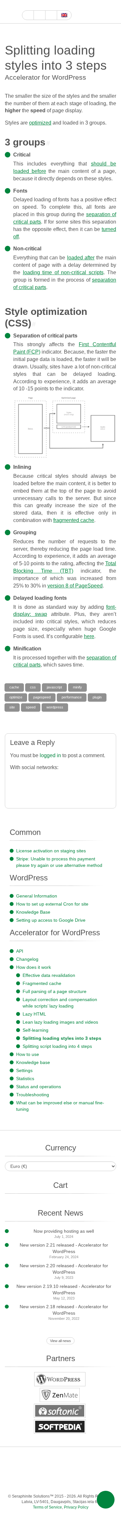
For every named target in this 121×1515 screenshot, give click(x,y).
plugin (97, 697)
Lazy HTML (34, 1014)
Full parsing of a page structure (54, 991)
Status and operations (38, 1086)
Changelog (27, 959)
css (33, 687)
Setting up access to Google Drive (51, 920)
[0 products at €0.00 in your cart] (101, 12)
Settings (24, 1070)
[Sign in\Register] (112, 12)
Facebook (40, 5)
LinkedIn (92, 1457)
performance (72, 697)
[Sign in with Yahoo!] (67, 778)
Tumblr (14, 1470)
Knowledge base (33, 1062)
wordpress (54, 707)
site (12, 707)
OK (92, 1470)
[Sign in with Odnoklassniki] (41, 792)
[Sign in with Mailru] (28, 792)
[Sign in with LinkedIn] (80, 778)
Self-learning (35, 1030)
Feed (105, 1470)
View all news (60, 1341)
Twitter (48, 5)
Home (28, 15)
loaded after (81, 257)
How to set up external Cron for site (52, 904)
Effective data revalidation (49, 975)
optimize (15, 697)
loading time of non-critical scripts (63, 272)
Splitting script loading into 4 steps (57, 1046)
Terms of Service (47, 1507)
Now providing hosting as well (64, 1231)
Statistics (25, 1078)
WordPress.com (27, 1470)
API (19, 951)
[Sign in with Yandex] (54, 792)
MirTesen (79, 1470)
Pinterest (105, 1457)
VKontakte (66, 1470)
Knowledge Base (33, 912)
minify (77, 687)
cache (14, 687)
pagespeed (42, 697)
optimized (40, 122)
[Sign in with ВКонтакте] (15, 792)
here (89, 636)
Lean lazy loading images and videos (60, 1022)
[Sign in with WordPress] (54, 778)
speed (30, 707)
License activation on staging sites (51, 850)
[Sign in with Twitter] (41, 778)
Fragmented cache (42, 983)
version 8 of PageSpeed (75, 585)
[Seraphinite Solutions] (11, 12)
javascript (54, 687)
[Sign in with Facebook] (15, 778)
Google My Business (26, 5)
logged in (50, 755)
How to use (27, 1054)
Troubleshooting (32, 1094)
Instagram (55, 5)
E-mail (60, 1483)
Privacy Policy (76, 1507)
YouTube (33, 5)
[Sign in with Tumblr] (93, 778)
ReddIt (63, 5)
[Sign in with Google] (28, 778)
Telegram (53, 1470)
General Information (36, 895)
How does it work (33, 967)
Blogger (40, 1470)
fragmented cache (73, 520)
